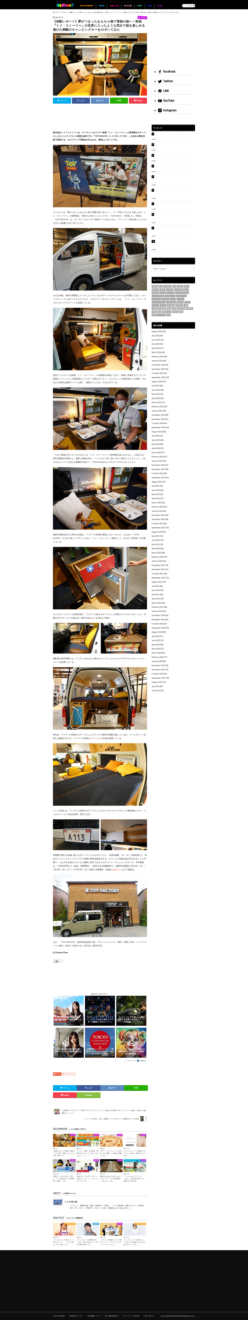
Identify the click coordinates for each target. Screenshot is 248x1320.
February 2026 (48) (159, 356)
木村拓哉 (181, 308)
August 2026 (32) (159, 331)
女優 (185, 305)
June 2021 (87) (158, 590)
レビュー (155, 305)
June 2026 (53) (158, 340)
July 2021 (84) (157, 586)
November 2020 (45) (160, 619)
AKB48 (154, 286)
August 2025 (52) (159, 381)
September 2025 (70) (160, 377)
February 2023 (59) (159, 507)
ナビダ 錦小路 (71, 1201)
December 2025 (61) (160, 365)
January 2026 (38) (159, 361)
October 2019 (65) (159, 674)
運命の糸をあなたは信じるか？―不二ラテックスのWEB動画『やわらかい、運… (111, 1178)
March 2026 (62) (158, 352)
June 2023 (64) (158, 490)
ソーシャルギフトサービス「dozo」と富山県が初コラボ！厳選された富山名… (134, 1178)
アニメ (163, 293)
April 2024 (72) (158, 448)
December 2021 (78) (160, 565)
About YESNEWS (59, 1316)
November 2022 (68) (160, 519)
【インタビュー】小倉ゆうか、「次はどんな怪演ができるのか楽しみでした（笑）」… (134, 1242)
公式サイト (117, 869)
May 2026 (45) (157, 344)
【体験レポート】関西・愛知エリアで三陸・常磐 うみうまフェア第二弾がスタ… (64, 1153)
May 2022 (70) (157, 544)
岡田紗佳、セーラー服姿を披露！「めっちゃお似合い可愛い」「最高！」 (174, 135)
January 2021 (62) (159, 611)
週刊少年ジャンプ (158, 315)
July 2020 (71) (157, 636)
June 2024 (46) (158, 440)
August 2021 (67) (159, 582)
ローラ (163, 305)
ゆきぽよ (155, 293)
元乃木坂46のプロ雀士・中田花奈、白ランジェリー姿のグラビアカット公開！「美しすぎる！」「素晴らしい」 (175, 244)
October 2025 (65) (159, 373)
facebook (169, 71)
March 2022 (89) (158, 553)
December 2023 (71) (160, 465)
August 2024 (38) (159, 432)
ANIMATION (114, 6)
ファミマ (180, 299)
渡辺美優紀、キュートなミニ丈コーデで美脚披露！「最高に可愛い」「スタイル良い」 (174, 205)
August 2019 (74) (159, 682)
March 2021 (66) (158, 603)
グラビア (165, 299)
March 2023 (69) (158, 503)
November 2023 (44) (160, 469)
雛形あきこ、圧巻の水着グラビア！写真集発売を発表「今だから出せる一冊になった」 (174, 146)
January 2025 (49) (159, 411)
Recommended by (131, 1060)
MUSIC (149, 6)
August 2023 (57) (159, 482)
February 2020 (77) (159, 657)
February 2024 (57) (159, 457)
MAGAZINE (128, 6)
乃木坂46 (170, 305)
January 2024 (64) (159, 461)
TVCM (162, 290)
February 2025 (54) (159, 406)
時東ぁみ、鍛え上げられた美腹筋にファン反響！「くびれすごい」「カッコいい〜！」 (174, 167)
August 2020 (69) (159, 632)
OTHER (160, 6)
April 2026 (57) (158, 348)
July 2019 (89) (157, 686)
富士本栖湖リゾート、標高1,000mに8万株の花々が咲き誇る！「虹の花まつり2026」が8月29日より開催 (175, 193)
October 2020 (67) (159, 624)
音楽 (168, 315)
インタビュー (170, 296)
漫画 (154, 312)
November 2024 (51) (160, 419)
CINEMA (102, 6)
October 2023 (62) (159, 473)
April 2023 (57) (158, 498)
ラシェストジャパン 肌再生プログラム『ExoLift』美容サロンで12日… (134, 1153)
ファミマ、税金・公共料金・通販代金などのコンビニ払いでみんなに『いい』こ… (87, 1153)
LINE (166, 91)
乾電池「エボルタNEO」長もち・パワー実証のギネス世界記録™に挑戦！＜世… (64, 1178)
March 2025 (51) (158, 402)
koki (174, 286)
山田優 (154, 308)
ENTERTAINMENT (87, 6)
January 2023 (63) (159, 511)
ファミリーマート (158, 302)
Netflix (180, 286)
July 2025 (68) (157, 386)
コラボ (173, 299)
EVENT (139, 6)
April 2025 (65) (158, 398)
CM (160, 286)
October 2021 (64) (159, 574)
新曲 (169, 308)
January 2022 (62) (159, 561)
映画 (174, 308)
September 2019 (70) (160, 678)
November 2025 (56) (160, 369)
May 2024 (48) (157, 444)
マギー (180, 302)
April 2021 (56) (158, 599)
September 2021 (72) (160, 578)
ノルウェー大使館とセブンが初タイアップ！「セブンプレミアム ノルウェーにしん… (111, 1242)
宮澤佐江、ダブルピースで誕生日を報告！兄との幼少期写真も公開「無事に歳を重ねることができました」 (174, 231)
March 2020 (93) (158, 653)
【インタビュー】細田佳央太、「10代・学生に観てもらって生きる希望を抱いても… (87, 1242)
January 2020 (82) (159, 661)
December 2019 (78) (160, 665)
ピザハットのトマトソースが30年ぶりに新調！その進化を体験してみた (111, 1153)
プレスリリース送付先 (131, 1316)
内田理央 (179, 305)
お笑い (185, 290)
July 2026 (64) (157, 336)
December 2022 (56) (160, 515)
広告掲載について (94, 1316)
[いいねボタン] (56, 961)
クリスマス (156, 299)
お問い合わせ (149, 1316)
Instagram (170, 110)
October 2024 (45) (159, 423)
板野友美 (189, 308)
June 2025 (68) (158, 390)
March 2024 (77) (158, 452)
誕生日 (175, 312)
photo (187, 286)
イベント (170, 293)
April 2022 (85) (158, 548)
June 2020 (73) (158, 640)
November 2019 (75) (160, 670)
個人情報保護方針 (111, 1316)
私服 (159, 312)
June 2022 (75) (158, 540)
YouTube (168, 100)
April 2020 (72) (158, 649)
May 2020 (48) (157, 645)
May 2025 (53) (157, 394)
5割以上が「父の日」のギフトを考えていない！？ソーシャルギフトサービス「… (87, 1178)
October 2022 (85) (159, 523)
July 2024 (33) (157, 436)
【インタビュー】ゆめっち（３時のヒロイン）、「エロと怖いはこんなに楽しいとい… (64, 1242)
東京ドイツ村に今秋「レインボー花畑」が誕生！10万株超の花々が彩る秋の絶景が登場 (174, 156)
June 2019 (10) (158, 690)
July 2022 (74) (157, 536)
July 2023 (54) (157, 486)
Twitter (168, 81)
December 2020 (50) (160, 615)
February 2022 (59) (159, 557)
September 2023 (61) (160, 477)
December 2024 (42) (160, 415)
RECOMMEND (69, 1074)
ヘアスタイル (171, 302)
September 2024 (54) (160, 427)
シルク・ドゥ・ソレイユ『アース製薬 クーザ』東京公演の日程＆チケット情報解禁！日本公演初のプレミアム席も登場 (175, 217)
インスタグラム (157, 296)
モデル (187, 302)
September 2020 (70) (160, 628)
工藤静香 (162, 308)
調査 (181, 312)
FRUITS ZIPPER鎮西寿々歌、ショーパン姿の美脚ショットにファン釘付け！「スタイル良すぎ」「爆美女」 (175, 179)
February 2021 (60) (159, 607)
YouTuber (178, 290)
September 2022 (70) (160, 528)
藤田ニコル (167, 312)
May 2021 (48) (157, 594)
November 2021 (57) (160, 569)
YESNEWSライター (76, 1316)
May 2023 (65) (157, 494)
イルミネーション (182, 293)
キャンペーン (181, 296)
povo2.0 (155, 290)
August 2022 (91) (159, 532)
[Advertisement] (100, 120)
